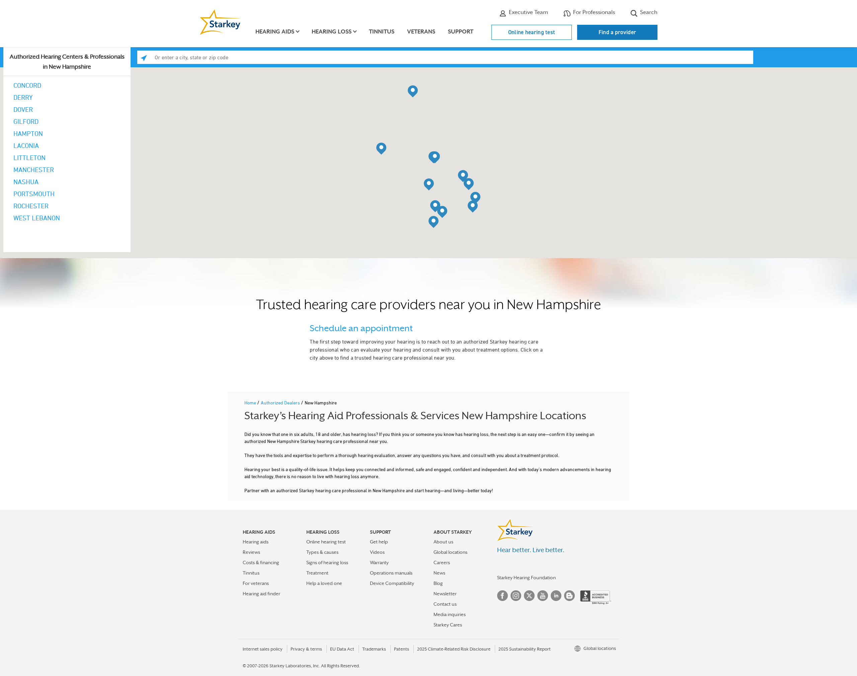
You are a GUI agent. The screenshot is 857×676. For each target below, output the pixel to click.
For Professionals (593, 12)
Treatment (317, 573)
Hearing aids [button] (274, 31)
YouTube (542, 595)
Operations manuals (391, 573)
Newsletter (445, 593)
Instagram (516, 595)
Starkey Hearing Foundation (526, 577)
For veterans (256, 583)
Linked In (556, 595)
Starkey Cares (448, 624)
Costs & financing (261, 562)
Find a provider (617, 32)
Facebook (502, 595)
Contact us (445, 604)
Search (648, 12)
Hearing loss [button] (332, 31)
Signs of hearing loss (327, 562)
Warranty (379, 562)
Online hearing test (531, 32)
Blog (438, 583)
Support (460, 31)
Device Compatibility (392, 583)
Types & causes (322, 552)
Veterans (421, 31)
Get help (379, 541)
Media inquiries (450, 614)
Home (250, 402)
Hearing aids (255, 541)
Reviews (251, 552)
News (439, 573)
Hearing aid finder (261, 593)
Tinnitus (381, 31)
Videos (377, 552)
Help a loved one (324, 583)
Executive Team (528, 12)
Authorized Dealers (281, 402)
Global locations (450, 552)
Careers (442, 562)
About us (443, 541)
